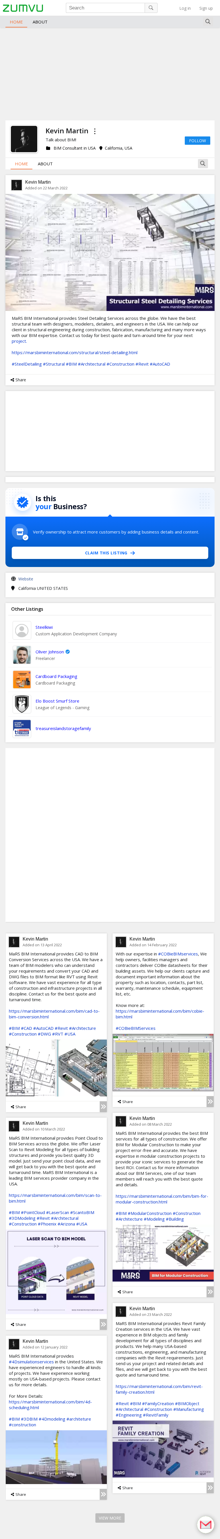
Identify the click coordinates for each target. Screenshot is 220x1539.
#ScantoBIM (82, 1212)
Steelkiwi (44, 627)
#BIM (71, 364)
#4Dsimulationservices (31, 1362)
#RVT (57, 1034)
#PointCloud (33, 1212)
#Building (175, 1219)
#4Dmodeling (52, 1419)
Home (16, 22)
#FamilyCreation (158, 1403)
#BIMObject (187, 1403)
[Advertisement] (110, 73)
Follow (197, 140)
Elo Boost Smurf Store (57, 701)
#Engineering (129, 1415)
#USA (69, 1034)
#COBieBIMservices (178, 954)
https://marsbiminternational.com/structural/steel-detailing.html (75, 352)
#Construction (120, 364)
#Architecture (82, 1028)
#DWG (44, 1034)
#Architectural (91, 364)
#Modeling (154, 1219)
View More (110, 1518)
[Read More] (103, 1106)
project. (20, 341)
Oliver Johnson (50, 652)
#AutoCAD (160, 364)
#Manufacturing (188, 1409)
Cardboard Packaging (56, 676)
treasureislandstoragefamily (63, 728)
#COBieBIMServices (136, 1028)
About (40, 22)
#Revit (142, 364)
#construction (22, 1424)
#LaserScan (57, 1212)
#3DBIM (29, 1419)
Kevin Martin (38, 182)
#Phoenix (47, 1224)
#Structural (54, 364)
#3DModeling (22, 1218)
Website (25, 579)
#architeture (78, 1419)
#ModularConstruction (150, 1213)
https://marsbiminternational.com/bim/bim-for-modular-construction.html (162, 1199)
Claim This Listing (106, 553)
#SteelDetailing (27, 364)
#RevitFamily (155, 1415)
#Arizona (66, 1224)
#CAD (26, 1028)
